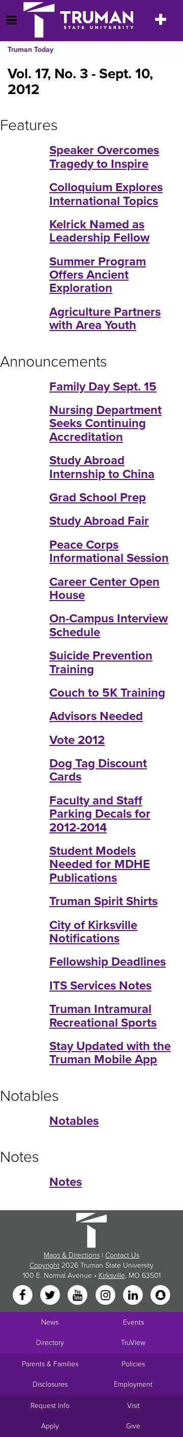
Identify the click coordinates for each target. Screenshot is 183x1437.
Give (133, 1426)
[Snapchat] (160, 1296)
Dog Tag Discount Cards (98, 770)
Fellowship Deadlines (107, 961)
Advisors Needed (96, 716)
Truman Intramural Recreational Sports (103, 1016)
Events (133, 1322)
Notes (65, 1182)
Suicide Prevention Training (100, 662)
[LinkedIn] (133, 1296)
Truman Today (30, 49)
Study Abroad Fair (99, 521)
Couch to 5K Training (107, 692)
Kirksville (112, 1275)
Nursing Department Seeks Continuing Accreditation (105, 423)
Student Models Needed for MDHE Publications (99, 864)
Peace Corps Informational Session (109, 551)
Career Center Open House (104, 589)
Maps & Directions (72, 1255)
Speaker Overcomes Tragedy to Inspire (104, 157)
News (49, 1322)
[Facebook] (23, 1296)
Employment (133, 1384)
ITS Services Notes (100, 985)
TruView (133, 1342)
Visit (133, 1405)
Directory (50, 1342)
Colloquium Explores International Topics (106, 194)
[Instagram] (106, 1296)
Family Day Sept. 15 (103, 386)
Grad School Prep (97, 497)
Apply (50, 1426)
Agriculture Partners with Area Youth (105, 319)
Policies (133, 1364)
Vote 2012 (77, 740)
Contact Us (122, 1255)
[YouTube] (79, 1296)
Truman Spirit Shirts (103, 901)
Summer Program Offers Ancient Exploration (97, 275)
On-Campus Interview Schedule (108, 625)
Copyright (44, 1265)
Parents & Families (50, 1364)
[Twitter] (51, 1296)
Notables (74, 1121)
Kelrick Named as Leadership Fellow (99, 231)
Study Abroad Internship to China (102, 467)
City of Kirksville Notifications (93, 932)
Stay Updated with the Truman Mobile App (110, 1053)
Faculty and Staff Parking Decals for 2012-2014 (99, 814)
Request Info (50, 1405)
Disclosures (50, 1384)
